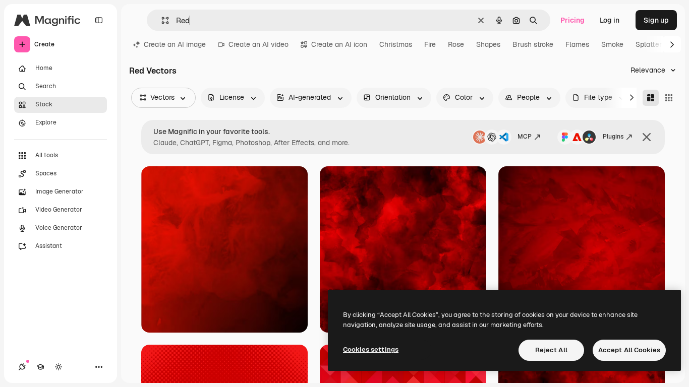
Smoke (612, 44)
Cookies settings (370, 349)
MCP (525, 137)
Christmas (395, 44)
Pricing (572, 20)
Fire (430, 44)
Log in (609, 20)
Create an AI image (175, 44)
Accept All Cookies (629, 350)
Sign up (656, 20)
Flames (577, 44)
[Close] (647, 137)
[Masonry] (651, 98)
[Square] (669, 98)
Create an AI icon (339, 44)
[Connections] (22, 367)
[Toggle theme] (58, 367)
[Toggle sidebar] (99, 20)
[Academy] (40, 367)
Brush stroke (532, 44)
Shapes (488, 44)
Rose (456, 44)
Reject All (551, 350)
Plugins (613, 137)
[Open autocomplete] (161, 20)
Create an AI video (258, 44)
